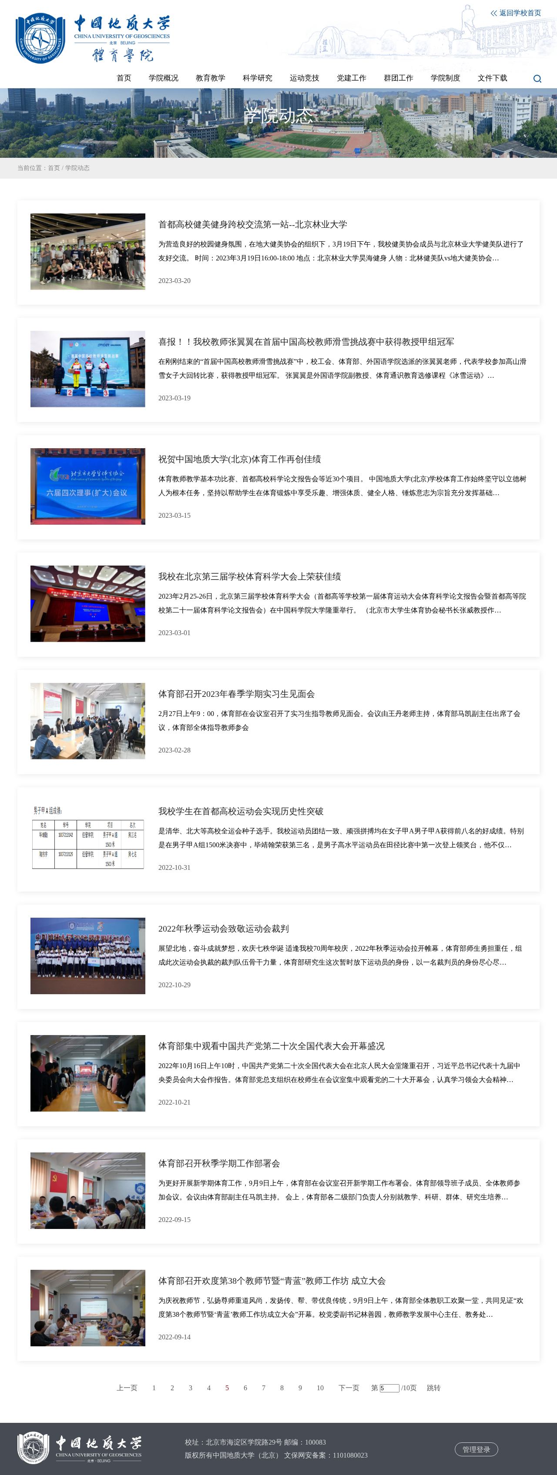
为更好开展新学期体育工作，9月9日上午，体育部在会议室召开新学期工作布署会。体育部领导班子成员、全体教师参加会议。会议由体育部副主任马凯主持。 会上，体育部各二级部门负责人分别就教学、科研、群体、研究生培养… (339, 1190)
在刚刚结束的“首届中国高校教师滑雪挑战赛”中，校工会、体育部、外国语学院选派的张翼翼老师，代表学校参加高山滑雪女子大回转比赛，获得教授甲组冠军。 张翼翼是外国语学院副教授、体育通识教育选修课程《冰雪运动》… (342, 368)
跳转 (434, 1388)
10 (320, 1388)
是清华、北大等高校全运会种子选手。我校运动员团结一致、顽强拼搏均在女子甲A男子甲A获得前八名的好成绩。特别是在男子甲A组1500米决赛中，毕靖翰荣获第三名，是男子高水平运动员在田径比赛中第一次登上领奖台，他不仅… (341, 838)
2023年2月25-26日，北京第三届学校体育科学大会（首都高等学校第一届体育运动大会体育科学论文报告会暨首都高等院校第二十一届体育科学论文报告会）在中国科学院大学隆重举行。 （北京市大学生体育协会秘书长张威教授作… (342, 603)
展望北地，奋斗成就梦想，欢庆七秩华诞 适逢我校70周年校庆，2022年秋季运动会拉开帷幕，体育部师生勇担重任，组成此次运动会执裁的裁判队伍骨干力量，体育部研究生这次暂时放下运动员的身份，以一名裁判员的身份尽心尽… (340, 955)
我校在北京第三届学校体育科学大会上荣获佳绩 (249, 576)
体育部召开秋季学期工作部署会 (219, 1163)
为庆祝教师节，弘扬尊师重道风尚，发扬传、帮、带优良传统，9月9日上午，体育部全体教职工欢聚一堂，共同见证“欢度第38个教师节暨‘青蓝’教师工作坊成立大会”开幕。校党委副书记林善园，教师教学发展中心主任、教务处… (340, 1307)
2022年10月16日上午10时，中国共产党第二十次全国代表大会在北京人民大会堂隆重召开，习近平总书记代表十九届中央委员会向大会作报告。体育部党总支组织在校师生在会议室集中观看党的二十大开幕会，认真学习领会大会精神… (339, 1072)
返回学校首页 (519, 13)
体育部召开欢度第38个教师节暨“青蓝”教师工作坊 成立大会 (272, 1280)
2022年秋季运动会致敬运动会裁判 (223, 928)
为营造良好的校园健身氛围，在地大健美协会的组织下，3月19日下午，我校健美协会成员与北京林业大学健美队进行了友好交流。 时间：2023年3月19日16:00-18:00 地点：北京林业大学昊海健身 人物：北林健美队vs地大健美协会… (341, 251)
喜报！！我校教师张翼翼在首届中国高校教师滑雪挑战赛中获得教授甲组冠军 (306, 341)
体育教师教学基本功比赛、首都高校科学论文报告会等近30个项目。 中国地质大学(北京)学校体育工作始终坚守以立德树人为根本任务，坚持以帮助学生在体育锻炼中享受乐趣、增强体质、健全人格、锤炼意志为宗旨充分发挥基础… (342, 485)
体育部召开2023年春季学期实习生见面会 (236, 694)
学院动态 (77, 168)
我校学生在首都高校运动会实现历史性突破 (241, 811)
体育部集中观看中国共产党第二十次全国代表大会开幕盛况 (271, 1046)
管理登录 (476, 1449)
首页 (54, 168)
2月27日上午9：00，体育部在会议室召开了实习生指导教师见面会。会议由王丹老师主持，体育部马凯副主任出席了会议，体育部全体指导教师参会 (339, 720)
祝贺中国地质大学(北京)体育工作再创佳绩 (239, 459)
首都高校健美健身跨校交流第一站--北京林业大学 (252, 224)
